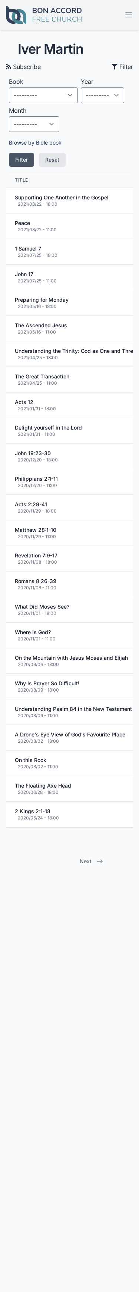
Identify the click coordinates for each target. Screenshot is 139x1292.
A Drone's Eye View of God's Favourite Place (70, 734)
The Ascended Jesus (41, 325)
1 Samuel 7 (28, 248)
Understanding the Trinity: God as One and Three (75, 351)
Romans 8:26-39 (35, 581)
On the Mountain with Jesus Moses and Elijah (71, 658)
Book (16, 81)
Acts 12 (24, 402)
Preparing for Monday (42, 300)
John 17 (24, 274)
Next (86, 861)
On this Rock (30, 760)
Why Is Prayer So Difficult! (47, 683)
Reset (52, 159)
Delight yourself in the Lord (48, 427)
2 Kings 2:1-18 (32, 811)
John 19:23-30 (33, 453)
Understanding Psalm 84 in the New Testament (73, 709)
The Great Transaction (42, 376)
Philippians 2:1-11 (36, 479)
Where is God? (33, 632)
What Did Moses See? (42, 606)
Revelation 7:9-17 (36, 555)
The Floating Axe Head (43, 785)
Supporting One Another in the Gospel (62, 197)
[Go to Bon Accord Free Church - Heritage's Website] (44, 15)
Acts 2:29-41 (31, 504)
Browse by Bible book (35, 142)
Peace (22, 223)
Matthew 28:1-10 (35, 530)
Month (17, 110)
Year (87, 81)
